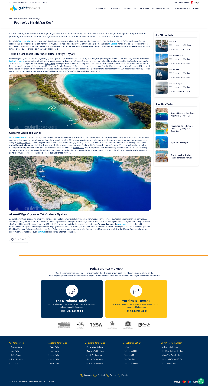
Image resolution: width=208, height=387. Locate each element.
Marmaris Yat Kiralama (95, 351)
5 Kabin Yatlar (54, 355)
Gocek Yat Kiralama (94, 355)
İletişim (196, 8)
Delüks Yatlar (16, 355)
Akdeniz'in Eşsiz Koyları (171, 355)
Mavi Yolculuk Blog (181, 2)
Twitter (113, 375)
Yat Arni (172, 42)
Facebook (101, 375)
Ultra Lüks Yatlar (17, 359)
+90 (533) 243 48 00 (72, 311)
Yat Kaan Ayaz (175, 83)
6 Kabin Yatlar (54, 359)
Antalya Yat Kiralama (94, 363)
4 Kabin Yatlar (54, 351)
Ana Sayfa (13, 18)
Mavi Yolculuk (144, 8)
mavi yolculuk (123, 224)
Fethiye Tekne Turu (21, 239)
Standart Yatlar (17, 347)
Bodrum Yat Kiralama (94, 347)
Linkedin (124, 375)
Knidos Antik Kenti (169, 363)
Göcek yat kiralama (17, 137)
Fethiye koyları (24, 41)
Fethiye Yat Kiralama (94, 359)
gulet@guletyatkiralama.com (71, 307)
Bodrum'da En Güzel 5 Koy (172, 359)
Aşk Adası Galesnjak (170, 347)
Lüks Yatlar (15, 351)
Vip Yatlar (14, 363)
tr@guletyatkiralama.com (136, 307)
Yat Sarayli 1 (174, 69)
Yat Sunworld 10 (176, 56)
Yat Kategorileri (130, 8)
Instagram (88, 375)
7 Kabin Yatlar (54, 363)
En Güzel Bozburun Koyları (172, 351)
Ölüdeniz (113, 43)
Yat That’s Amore (131, 363)
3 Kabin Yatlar (54, 347)
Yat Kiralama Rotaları (182, 8)
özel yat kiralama (16, 61)
